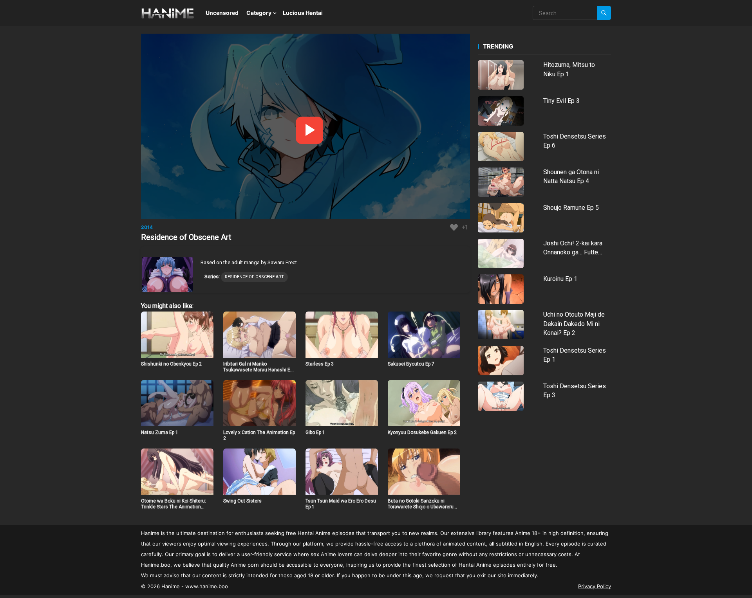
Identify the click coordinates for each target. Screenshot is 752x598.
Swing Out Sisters (242, 501)
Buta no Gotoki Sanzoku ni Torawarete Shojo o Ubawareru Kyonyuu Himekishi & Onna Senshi (421, 510)
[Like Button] (454, 227)
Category (258, 12)
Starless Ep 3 (320, 364)
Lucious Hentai (303, 12)
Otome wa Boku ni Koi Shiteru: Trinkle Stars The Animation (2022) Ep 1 (173, 507)
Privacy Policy (594, 586)
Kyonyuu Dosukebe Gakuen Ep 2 (422, 432)
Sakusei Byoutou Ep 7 (411, 364)
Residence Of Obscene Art (254, 276)
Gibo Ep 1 (315, 432)
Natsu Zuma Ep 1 (159, 432)
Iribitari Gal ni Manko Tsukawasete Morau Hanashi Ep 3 (258, 370)
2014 (147, 227)
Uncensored (222, 12)
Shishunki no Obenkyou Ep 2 (171, 364)
